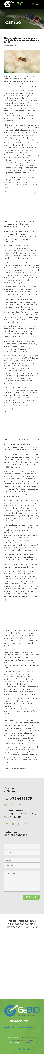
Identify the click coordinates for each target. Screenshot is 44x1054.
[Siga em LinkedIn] (24, 824)
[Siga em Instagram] (18, 824)
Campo (13, 22)
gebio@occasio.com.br (18, 804)
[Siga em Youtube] (12, 824)
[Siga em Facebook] (7, 824)
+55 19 (18, 798)
